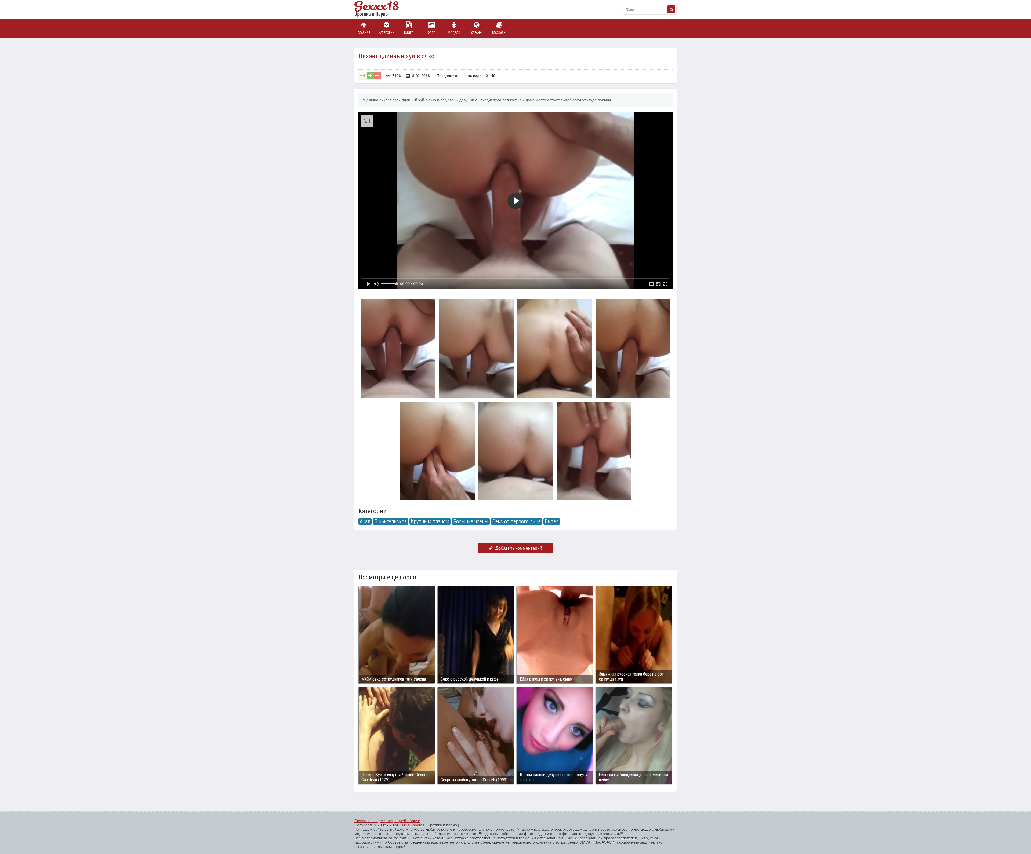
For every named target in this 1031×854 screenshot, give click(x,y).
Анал (365, 521)
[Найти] (671, 9)
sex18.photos (412, 825)
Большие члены (470, 521)
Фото (431, 33)
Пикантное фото (381, 9)
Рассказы (499, 33)
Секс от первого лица (516, 521)
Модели (454, 33)
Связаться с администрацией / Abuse (387, 821)
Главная (364, 33)
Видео (409, 33)
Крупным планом (430, 521)
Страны (476, 33)
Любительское (390, 521)
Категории (386, 33)
